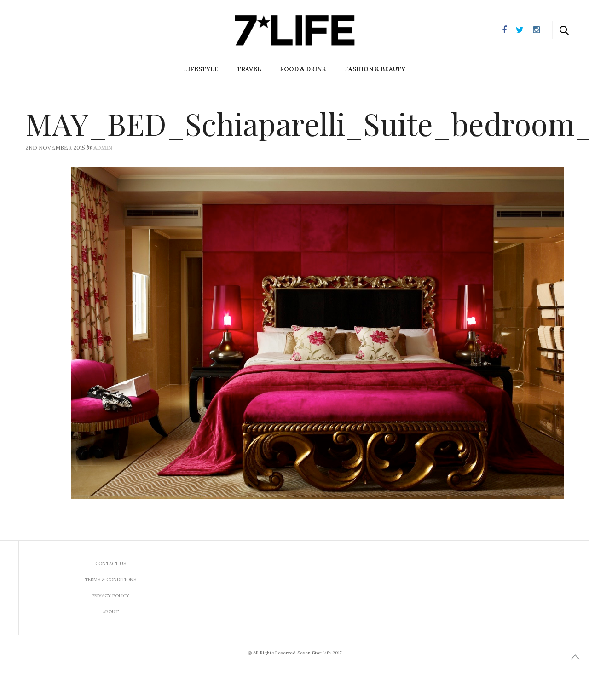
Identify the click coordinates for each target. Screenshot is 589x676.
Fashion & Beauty (375, 69)
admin (102, 147)
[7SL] (53, 29)
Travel (249, 69)
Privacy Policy (110, 596)
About (111, 612)
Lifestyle (201, 69)
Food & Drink (303, 69)
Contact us (110, 563)
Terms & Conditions (110, 580)
